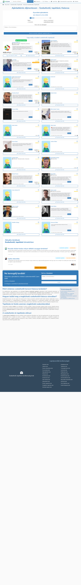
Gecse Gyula (15, 141)
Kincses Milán (15, 109)
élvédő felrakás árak (65, 375)
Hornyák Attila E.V (16, 42)
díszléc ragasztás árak (47, 383)
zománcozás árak (46, 377)
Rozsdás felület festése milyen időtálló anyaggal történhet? (28, 249)
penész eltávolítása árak (47, 368)
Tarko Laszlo (53, 190)
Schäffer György (15, 222)
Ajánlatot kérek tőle (31, 55)
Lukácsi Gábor (54, 141)
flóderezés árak (64, 372)
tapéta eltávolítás (14, 259)
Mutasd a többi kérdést (40, 267)
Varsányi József (15, 93)
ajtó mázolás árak (46, 379)
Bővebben (30, 51)
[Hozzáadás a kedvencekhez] (38, 42)
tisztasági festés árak (65, 368)
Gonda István (54, 93)
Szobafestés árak (64, 364)
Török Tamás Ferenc (16, 76)
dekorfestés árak (46, 381)
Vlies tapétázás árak (65, 383)
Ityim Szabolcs (54, 40)
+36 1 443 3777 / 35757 (12, 55)
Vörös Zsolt (53, 125)
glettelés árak (45, 364)
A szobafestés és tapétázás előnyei (68, 298)
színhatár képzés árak (47, 387)
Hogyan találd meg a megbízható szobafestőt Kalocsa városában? (67, 294)
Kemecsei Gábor (54, 222)
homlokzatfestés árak (65, 377)
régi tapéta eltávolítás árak (66, 379)
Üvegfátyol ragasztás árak (47, 385)
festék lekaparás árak (65, 385)
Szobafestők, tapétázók (16, 4)
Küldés (59, 282)
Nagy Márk (53, 174)
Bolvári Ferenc (15, 174)
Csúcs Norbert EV (16, 190)
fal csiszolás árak (46, 370)
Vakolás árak (45, 366)
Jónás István (14, 125)
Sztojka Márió (15, 157)
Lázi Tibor (14, 59)
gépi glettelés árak (46, 372)
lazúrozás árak (64, 370)
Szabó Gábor (53, 206)
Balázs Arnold (15, 206)
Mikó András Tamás (55, 109)
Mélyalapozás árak (65, 374)
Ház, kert (7, 4)
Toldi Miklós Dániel (55, 157)
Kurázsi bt (53, 76)
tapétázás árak (64, 366)
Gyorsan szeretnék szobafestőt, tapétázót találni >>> (40, 33)
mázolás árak (45, 374)
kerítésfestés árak (46, 375)
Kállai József (53, 59)
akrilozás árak (64, 381)
